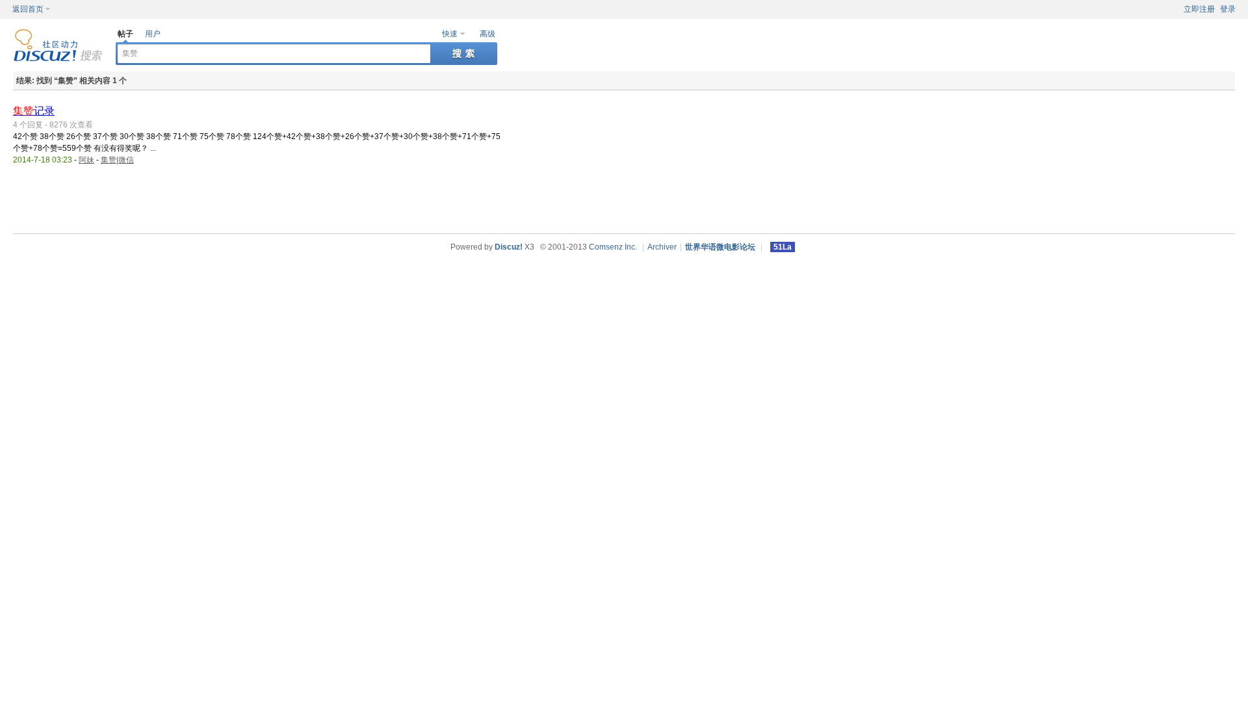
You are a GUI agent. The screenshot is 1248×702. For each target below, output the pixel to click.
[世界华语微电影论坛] (58, 59)
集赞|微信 (117, 159)
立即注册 (1199, 9)
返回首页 (28, 9)
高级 (487, 33)
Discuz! (509, 247)
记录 (34, 110)
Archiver (662, 247)
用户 (153, 33)
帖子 (125, 33)
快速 (450, 33)
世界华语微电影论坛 (720, 247)
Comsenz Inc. (613, 247)
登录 (1228, 9)
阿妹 (86, 159)
